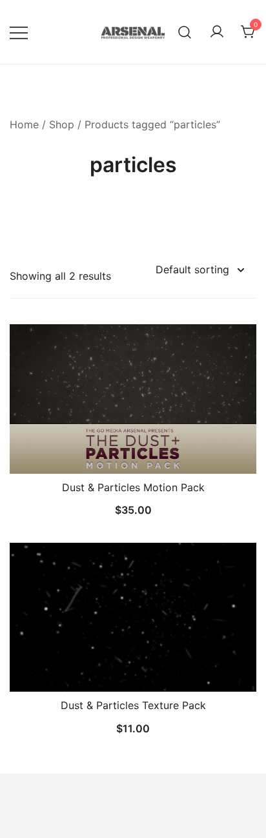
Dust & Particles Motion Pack (133, 487)
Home (24, 124)
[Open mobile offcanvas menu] (19, 32)
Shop (61, 124)
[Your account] (217, 32)
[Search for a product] (185, 32)
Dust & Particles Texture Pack (133, 705)
